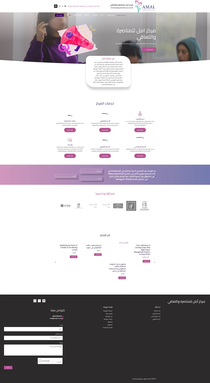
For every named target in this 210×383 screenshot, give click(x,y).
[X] (62, 6)
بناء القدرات (157, 310)
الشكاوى (109, 324)
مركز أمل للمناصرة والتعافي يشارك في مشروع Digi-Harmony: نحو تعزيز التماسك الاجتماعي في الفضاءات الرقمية (68, 251)
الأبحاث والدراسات (107, 327)
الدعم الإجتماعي (155, 316)
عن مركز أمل (108, 316)
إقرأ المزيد (146, 278)
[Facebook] (65, 6)
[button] (149, 49)
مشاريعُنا (86, 15)
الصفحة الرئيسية (121, 15)
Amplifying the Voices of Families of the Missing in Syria (93, 247)
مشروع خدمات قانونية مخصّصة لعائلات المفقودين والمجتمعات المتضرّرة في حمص (141, 267)
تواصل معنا (59, 15)
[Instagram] (59, 6)
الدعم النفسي (156, 313)
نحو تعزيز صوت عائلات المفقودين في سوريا (118, 246)
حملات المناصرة (108, 319)
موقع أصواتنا (77, 15)
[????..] (55, 6)
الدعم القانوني (156, 319)
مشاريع (147, 274)
